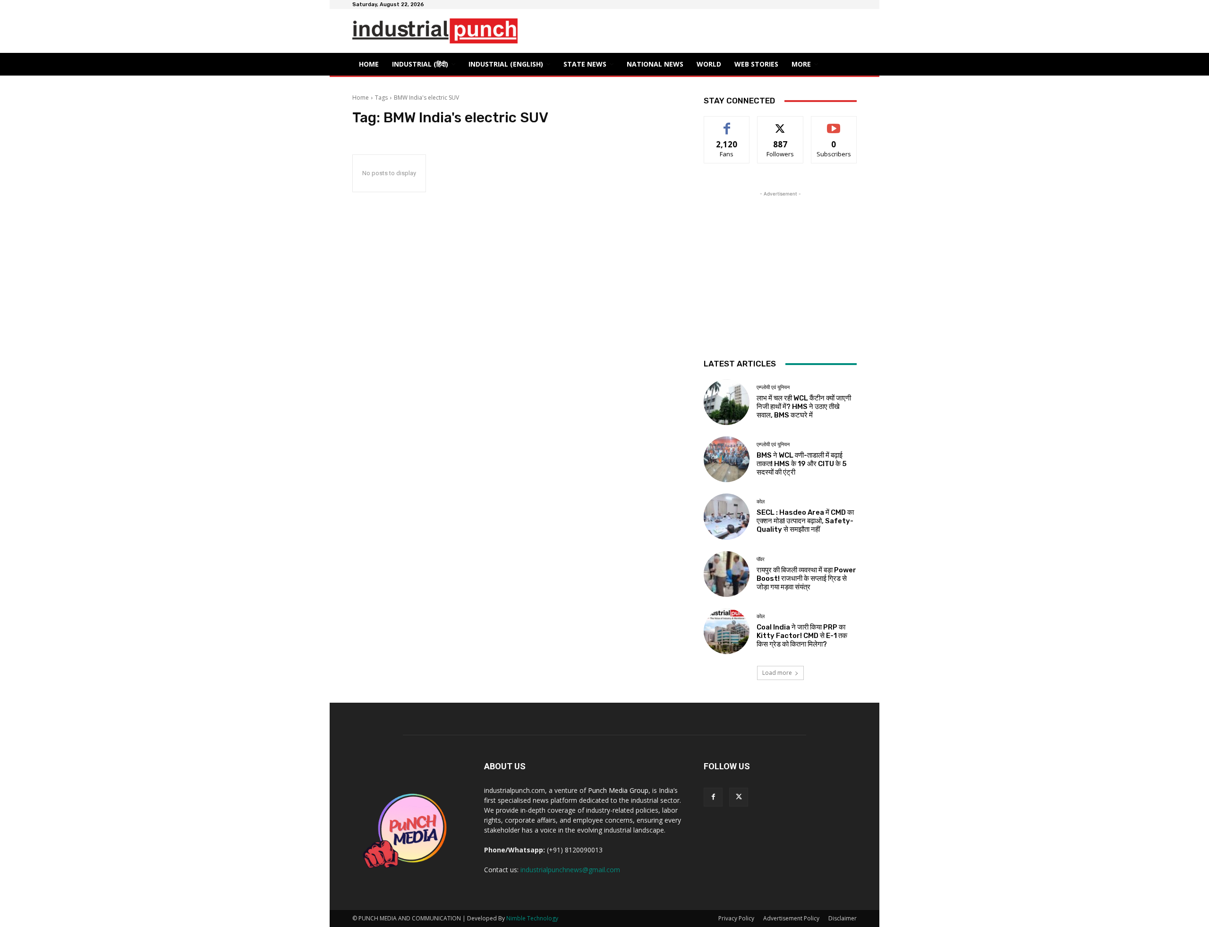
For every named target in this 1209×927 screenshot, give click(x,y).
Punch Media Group (618, 790)
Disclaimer (842, 918)
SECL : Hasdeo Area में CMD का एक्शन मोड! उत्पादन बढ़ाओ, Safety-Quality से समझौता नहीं (805, 521)
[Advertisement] (780, 258)
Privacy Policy (736, 918)
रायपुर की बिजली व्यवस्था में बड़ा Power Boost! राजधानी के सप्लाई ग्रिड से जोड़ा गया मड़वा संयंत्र (806, 578)
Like (727, 123)
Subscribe (834, 123)
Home (360, 98)
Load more (777, 673)
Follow (780, 123)
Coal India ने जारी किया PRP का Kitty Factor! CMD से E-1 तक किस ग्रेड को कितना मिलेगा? (802, 635)
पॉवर (761, 559)
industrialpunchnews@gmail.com (570, 869)
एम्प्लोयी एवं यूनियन (773, 387)
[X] (738, 797)
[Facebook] (713, 797)
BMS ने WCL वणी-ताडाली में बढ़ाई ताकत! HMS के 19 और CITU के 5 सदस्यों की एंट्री (802, 463)
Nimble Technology (532, 918)
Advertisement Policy (791, 918)
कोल (761, 501)
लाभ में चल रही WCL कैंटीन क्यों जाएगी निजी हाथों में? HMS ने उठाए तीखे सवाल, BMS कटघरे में (804, 406)
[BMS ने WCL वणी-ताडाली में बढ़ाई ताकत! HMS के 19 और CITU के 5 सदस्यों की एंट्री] (726, 459)
